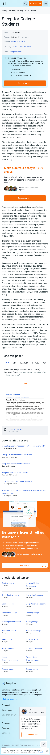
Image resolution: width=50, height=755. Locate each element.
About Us (5, 728)
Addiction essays (32, 639)
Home (4, 11)
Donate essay (7, 710)
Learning (20, 11)
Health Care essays (33, 631)
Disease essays (32, 669)
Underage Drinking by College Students (17, 481)
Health (13, 42)
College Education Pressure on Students (17, 455)
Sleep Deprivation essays (36, 604)
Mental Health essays (34, 595)
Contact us (6, 733)
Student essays (8, 604)
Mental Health (25, 47)
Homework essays (9, 631)
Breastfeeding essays (10, 595)
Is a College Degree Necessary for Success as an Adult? (23, 446)
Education (12, 11)
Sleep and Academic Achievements (16, 464)
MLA (14, 363)
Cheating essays (32, 613)
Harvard (24, 363)
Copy (25, 383)
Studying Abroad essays (11, 622)
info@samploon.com (10, 699)
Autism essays (8, 648)
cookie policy (40, 752)
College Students (31, 11)
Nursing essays (32, 622)
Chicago (35, 363)
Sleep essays (7, 639)
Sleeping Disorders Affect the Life (15, 473)
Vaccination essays (9, 613)
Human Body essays (34, 648)
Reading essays (8, 583)
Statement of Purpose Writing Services (17, 715)
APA (7, 363)
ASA (44, 363)
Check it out (33, 735)
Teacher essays (8, 669)
